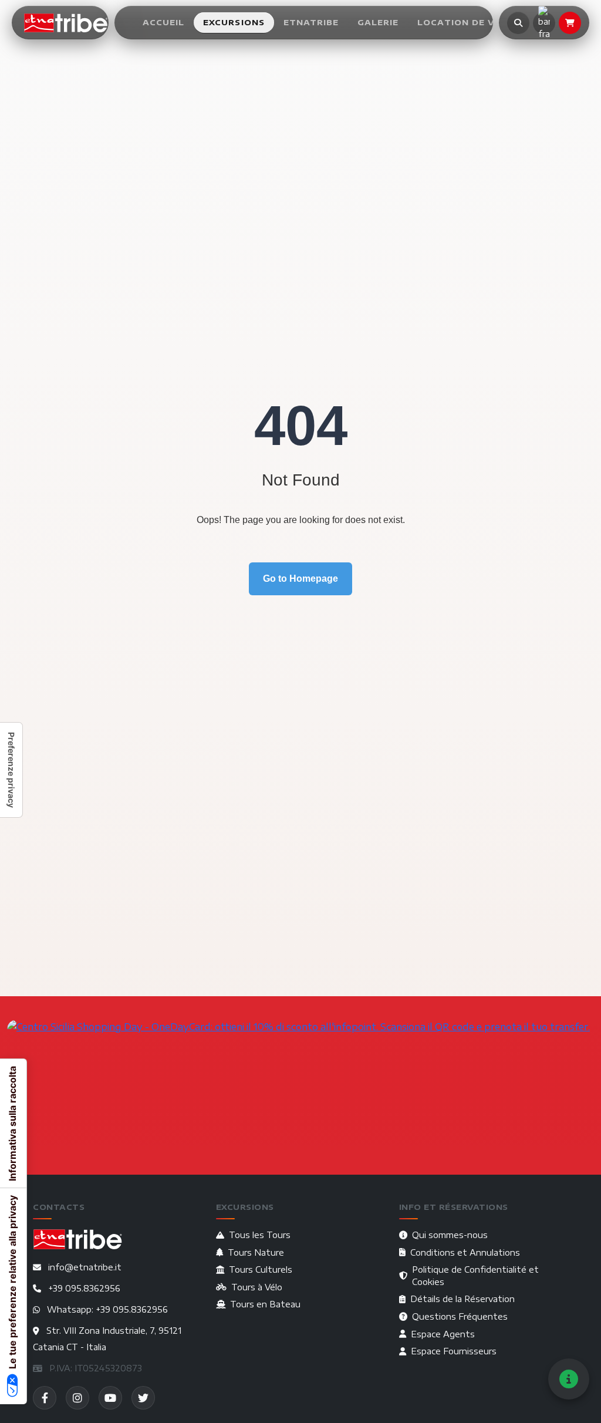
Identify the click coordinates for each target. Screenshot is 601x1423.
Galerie (378, 22)
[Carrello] (570, 23)
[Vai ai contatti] (568, 1379)
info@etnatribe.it (84, 1267)
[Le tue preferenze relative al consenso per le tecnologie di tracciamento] (11, 770)
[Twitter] (143, 1397)
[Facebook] (44, 1397)
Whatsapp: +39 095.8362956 (107, 1309)
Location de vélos (469, 22)
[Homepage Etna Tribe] (66, 23)
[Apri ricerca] (518, 23)
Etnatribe (311, 22)
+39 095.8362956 (84, 1288)
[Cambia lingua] (544, 23)
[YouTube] (110, 1397)
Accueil (163, 22)
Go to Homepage (300, 579)
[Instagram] (77, 1397)
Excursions (234, 22)
